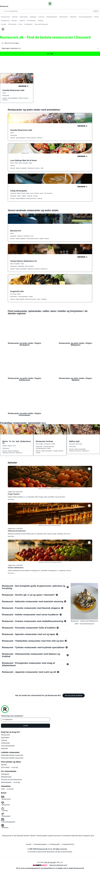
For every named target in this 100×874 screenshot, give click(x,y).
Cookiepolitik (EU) (68, 844)
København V (19, 452)
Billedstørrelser (6, 777)
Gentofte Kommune (58, 451)
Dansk (4, 93)
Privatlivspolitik (54, 844)
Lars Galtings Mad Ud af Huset (23, 160)
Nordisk (19, 294)
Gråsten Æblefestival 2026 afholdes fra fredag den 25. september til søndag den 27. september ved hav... (40, 570)
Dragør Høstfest (14, 494)
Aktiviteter (4, 748)
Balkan (19, 193)
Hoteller (31, 296)
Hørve (38, 299)
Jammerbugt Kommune (32, 238)
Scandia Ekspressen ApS (13, 90)
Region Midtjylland (13, 98)
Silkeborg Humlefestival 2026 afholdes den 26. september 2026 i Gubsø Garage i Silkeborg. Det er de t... (39, 534)
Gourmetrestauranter (48, 446)
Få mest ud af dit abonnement (11, 779)
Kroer (32, 236)
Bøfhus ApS (74, 441)
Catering (12, 165)
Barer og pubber (29, 266)
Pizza (14, 445)
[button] (89, 468)
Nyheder (4, 765)
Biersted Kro (15, 231)
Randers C (5, 100)
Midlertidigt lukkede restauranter (12, 755)
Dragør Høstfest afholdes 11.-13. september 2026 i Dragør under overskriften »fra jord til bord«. (37, 497)
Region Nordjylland (21, 238)
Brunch (12, 163)
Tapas (30, 163)
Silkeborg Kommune (31, 198)
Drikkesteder (26, 236)
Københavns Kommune (34, 168)
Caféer (19, 196)
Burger (27, 193)
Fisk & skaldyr (39, 444)
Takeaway (29, 196)
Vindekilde (43, 299)
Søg (51, 54)
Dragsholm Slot (17, 291)
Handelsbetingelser (40, 844)
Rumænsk (49, 193)
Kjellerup (40, 198)
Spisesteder (13, 196)
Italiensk (10, 445)
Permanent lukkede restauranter (12, 758)
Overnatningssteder (23, 296)
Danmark (4, 98)
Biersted (47, 238)
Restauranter (5, 95)
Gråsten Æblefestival (15, 568)
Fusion (41, 193)
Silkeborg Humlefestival (16, 531)
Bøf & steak (79, 444)
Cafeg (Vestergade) (18, 191)
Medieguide (5, 774)
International (47, 444)
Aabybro (41, 238)
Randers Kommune (23, 98)
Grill (45, 193)
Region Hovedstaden (21, 168)
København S (85, 451)
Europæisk (25, 163)
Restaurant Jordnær (44, 441)
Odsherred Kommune (30, 299)
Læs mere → (12, 499)
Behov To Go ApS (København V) (16, 442)
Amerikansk (13, 193)
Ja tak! (25, 725)
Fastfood (36, 193)
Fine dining (13, 294)
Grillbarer (23, 196)
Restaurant (4, 6)
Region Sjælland (20, 299)
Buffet (16, 163)
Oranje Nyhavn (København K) (23, 261)
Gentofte (38, 452)
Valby (42, 168)
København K (44, 269)
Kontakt (28, 844)
